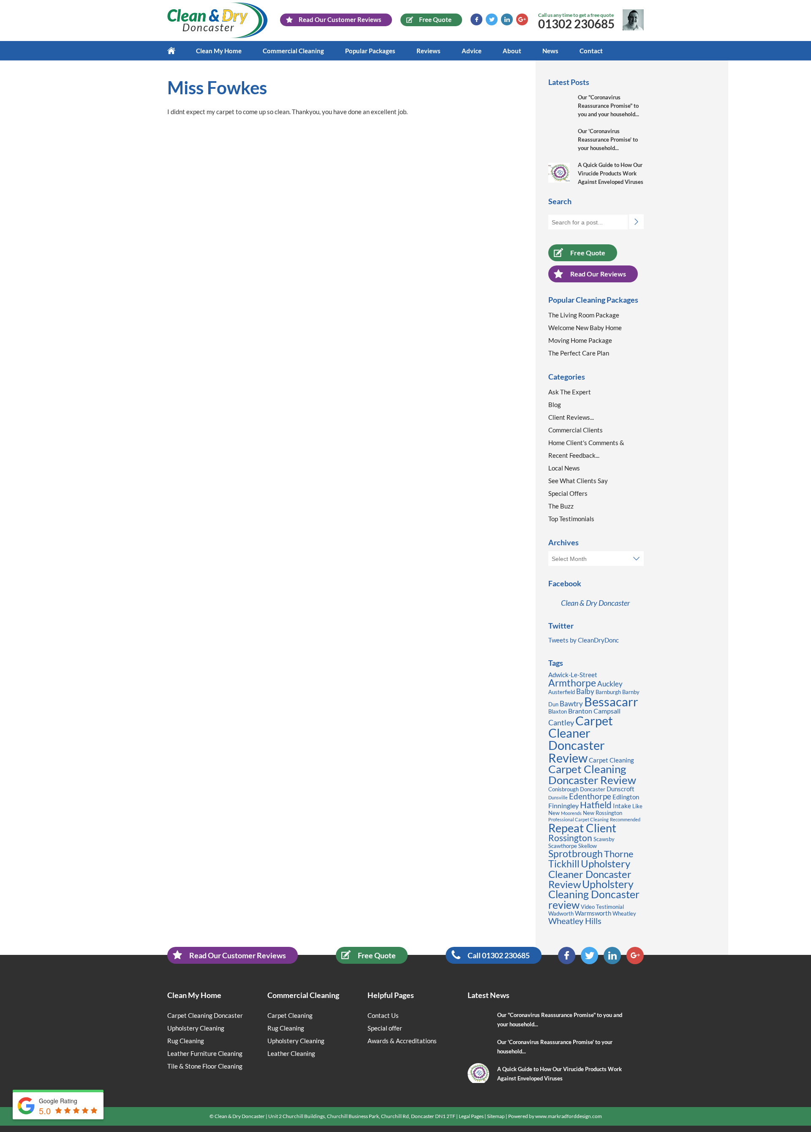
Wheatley (624, 913)
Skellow (587, 845)
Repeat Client (582, 828)
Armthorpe (572, 683)
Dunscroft (620, 789)
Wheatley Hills (574, 921)
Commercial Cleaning (293, 51)
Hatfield (596, 805)
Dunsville (558, 797)
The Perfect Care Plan (578, 353)
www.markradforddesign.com (568, 1116)
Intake (622, 805)
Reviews (428, 51)
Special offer (384, 1028)
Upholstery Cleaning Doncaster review (594, 894)
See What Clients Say (578, 480)
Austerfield (561, 692)
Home (176, 50)
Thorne (619, 853)
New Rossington (602, 812)
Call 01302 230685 (499, 955)
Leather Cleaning (291, 1053)
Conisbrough (563, 789)
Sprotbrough (575, 853)
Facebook (476, 19)
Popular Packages (370, 51)
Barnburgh (608, 692)
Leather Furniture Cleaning (204, 1053)
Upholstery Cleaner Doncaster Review (589, 873)
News (550, 51)
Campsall (606, 711)
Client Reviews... (571, 417)
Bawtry (571, 703)
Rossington (570, 837)
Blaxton (557, 711)
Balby (585, 691)
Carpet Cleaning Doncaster (205, 1015)
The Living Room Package (583, 315)
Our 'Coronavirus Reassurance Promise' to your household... (608, 139)
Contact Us (383, 1015)
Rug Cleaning (185, 1041)
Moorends (571, 813)
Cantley (561, 722)
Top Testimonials (571, 518)
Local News (564, 468)
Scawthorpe (562, 845)
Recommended (625, 819)
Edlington (625, 797)
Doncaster (592, 789)
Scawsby (604, 839)
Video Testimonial (602, 906)
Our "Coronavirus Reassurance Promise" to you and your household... (608, 106)
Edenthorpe (590, 796)
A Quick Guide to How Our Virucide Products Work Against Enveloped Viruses (610, 173)
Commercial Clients (575, 430)
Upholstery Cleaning (195, 1028)
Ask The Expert (569, 392)
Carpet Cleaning (611, 760)
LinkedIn (507, 19)
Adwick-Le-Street (572, 674)
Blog (554, 404)
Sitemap (496, 1116)
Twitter (492, 19)
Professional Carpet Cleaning (578, 819)
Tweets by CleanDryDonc (583, 640)
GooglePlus (522, 19)
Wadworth (561, 913)
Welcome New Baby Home (585, 327)
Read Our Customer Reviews (237, 955)
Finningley (563, 805)
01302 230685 (576, 23)
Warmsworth (593, 913)
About (512, 51)
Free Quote (587, 253)
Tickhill (564, 864)
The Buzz (561, 506)
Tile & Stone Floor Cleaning (204, 1066)
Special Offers (568, 493)
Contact (591, 51)
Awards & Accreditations (402, 1041)
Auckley (610, 683)
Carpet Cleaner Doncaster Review (580, 739)
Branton (580, 711)
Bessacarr (611, 701)
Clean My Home (219, 51)
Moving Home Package (580, 340)
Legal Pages (471, 1116)
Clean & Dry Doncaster (595, 602)
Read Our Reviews (598, 274)
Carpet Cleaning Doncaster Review (592, 774)
